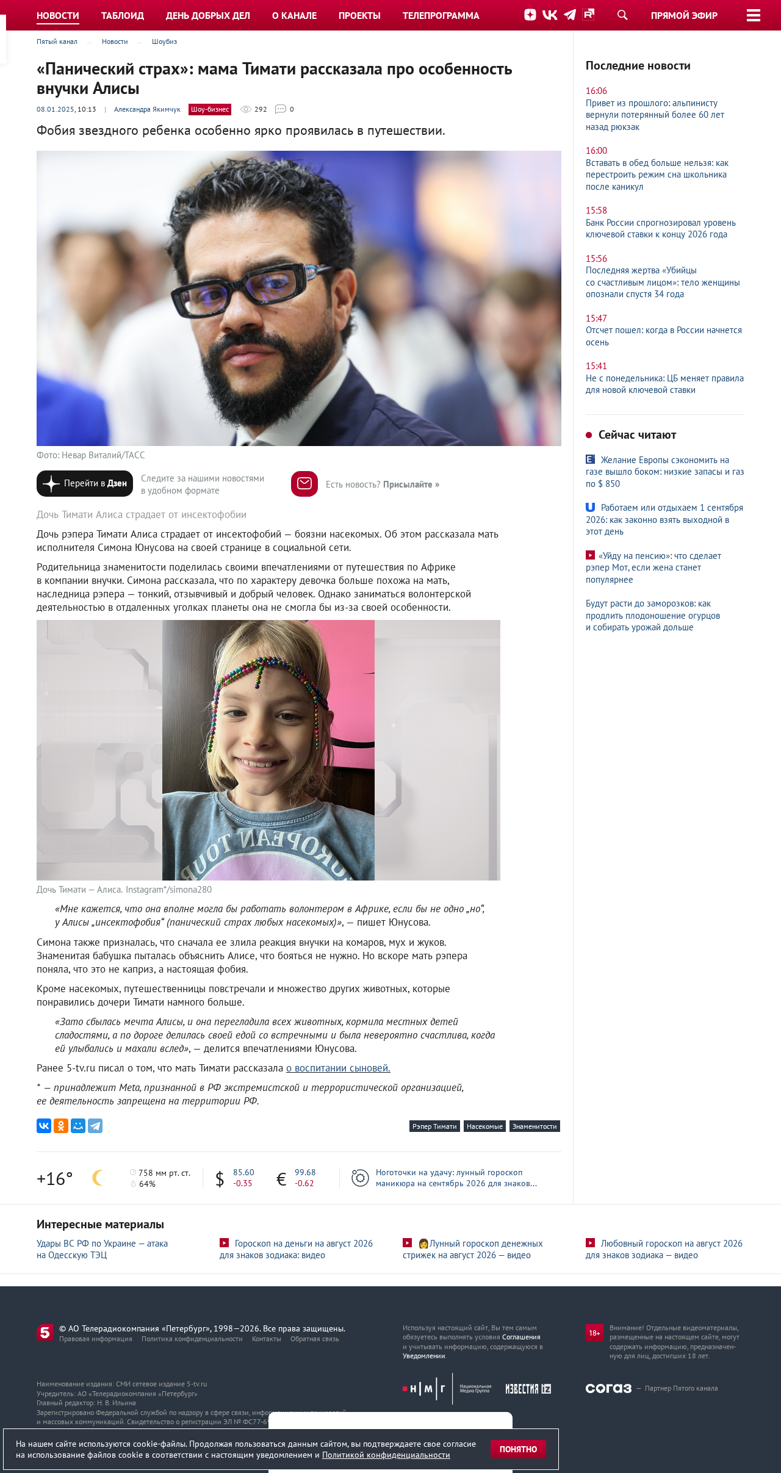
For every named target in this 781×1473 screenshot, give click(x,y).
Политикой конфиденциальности (386, 1454)
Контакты (266, 1338)
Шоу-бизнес (210, 108)
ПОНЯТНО (518, 1449)
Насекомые (485, 1126)
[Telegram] (95, 1125)
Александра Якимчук (147, 108)
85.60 (243, 1172)
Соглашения (521, 1336)
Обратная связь (314, 1338)
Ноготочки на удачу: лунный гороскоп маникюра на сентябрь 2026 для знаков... (456, 1178)
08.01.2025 (55, 108)
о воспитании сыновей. (338, 1068)
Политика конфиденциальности (192, 1338)
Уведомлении (424, 1355)
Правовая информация (95, 1338)
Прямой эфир (684, 15)
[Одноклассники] (61, 1125)
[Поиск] (622, 15)
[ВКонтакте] (44, 1125)
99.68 (305, 1172)
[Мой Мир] (78, 1125)
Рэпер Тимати (434, 1126)
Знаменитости (535, 1126)
